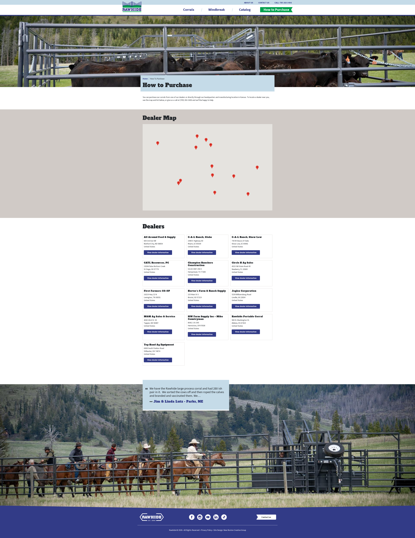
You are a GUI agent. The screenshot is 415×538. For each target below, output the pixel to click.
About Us (248, 2)
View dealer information (158, 252)
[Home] (132, 6)
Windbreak (216, 9)
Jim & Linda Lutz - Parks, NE (178, 401)
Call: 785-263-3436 (283, 2)
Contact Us (263, 2)
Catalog (245, 9)
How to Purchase (276, 9)
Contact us (266, 517)
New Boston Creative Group (234, 530)
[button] (197, 136)
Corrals (188, 9)
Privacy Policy (206, 530)
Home (145, 78)
